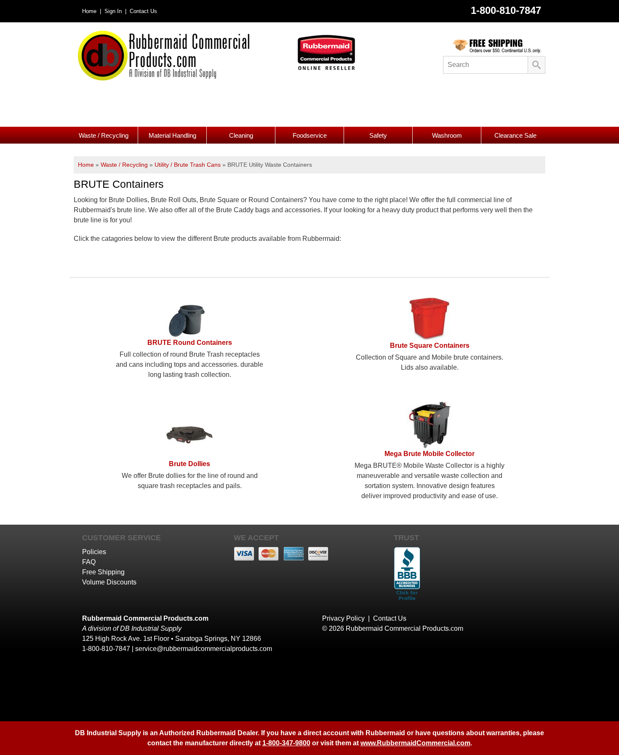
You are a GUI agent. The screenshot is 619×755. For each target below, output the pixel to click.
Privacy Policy (343, 618)
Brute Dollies (189, 463)
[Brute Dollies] (189, 455)
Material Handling (172, 135)
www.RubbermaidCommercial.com (415, 743)
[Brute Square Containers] (429, 337)
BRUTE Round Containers (189, 342)
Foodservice (310, 135)
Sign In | (114, 11)
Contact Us (142, 11)
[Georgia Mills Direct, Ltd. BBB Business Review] (407, 601)
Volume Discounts (109, 582)
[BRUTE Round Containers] (189, 334)
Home (86, 164)
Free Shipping (103, 572)
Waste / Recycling (103, 135)
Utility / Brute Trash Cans (188, 164)
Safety (378, 135)
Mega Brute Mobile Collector (429, 453)
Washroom (447, 135)
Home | (91, 11)
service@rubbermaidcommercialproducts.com (203, 648)
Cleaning (241, 135)
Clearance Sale (515, 135)
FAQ (89, 562)
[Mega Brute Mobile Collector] (429, 445)
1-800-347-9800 (286, 743)
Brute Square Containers (430, 345)
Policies (94, 551)
